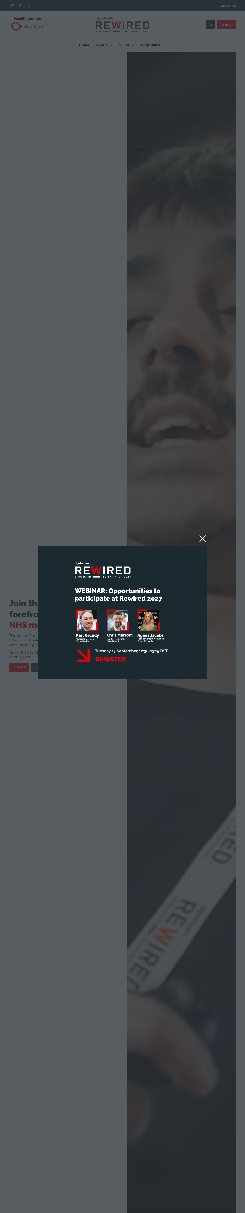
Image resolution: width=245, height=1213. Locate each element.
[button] (203, 539)
